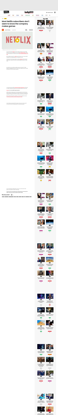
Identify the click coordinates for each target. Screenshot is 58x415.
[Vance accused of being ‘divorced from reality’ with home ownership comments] (49, 171)
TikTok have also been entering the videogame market (14, 96)
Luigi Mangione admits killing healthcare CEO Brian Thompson (49, 352)
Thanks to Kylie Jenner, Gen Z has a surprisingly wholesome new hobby (41, 227)
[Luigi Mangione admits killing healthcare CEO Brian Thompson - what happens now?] (49, 346)
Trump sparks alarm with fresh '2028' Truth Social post (49, 278)
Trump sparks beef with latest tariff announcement (49, 214)
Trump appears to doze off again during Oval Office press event (41, 78)
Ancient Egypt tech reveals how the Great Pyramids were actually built (41, 328)
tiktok (15, 196)
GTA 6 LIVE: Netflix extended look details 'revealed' (41, 302)
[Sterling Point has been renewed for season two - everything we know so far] (49, 373)
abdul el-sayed (41, 30)
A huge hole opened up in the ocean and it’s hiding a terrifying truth (49, 114)
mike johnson (49, 331)
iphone (23, 196)
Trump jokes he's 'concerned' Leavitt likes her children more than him (41, 64)
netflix (5, 18)
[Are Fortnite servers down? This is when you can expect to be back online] (41, 396)
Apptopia (21, 59)
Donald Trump (49, 103)
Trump (22, 15)
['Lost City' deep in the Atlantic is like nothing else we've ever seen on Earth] (41, 346)
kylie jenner (41, 230)
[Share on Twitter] (30, 29)
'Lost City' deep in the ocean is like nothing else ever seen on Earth (41, 352)
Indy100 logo (29, 12)
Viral (33, 15)
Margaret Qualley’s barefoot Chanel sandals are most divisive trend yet (41, 51)
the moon (50, 80)
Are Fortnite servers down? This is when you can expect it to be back (41, 402)
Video (42, 15)
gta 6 (49, 30)
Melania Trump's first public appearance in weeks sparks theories (41, 127)
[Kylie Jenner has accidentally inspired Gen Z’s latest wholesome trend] (41, 222)
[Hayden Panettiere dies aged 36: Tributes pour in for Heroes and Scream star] (49, 409)
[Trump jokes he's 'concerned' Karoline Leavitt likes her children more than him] (41, 59)
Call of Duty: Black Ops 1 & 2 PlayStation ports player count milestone (49, 365)
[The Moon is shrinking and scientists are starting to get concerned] (49, 72)
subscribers (27, 196)
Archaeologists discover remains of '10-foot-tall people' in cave (41, 101)
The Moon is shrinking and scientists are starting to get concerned (50, 78)
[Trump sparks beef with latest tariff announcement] (49, 209)
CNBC (16, 56)
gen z (49, 166)
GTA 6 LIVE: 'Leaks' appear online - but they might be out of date (49, 28)
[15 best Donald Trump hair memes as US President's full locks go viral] (49, 296)
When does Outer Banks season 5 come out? (41, 278)
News (13, 15)
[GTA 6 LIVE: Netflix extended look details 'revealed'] (41, 296)
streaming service (11, 196)
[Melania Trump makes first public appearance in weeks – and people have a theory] (41, 121)
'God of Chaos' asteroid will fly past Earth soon (41, 114)
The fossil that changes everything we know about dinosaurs (49, 127)
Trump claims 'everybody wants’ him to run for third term (41, 378)
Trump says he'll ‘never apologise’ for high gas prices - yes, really (41, 214)
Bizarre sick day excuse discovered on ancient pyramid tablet (49, 265)
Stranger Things (22, 52)
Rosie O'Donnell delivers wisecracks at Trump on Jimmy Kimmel (41, 251)
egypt (41, 331)
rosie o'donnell (41, 254)
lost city (41, 354)
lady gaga (50, 53)
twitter (17, 196)
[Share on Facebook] (29, 29)
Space (41, 317)
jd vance (50, 180)
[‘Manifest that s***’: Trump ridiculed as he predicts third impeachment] (49, 95)
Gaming (17, 15)
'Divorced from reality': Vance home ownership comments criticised (49, 177)
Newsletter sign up (50, 12)
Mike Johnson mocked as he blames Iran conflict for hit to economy (49, 328)
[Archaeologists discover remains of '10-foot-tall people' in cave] (41, 95)
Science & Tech (27, 15)
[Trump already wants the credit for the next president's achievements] (49, 59)
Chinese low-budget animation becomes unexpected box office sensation (41, 177)
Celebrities (37, 15)
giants (41, 103)
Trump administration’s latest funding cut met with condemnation (49, 402)
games (3, 196)
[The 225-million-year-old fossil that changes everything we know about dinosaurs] (49, 121)
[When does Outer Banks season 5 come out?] (41, 273)
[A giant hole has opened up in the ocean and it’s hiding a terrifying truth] (49, 109)
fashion (41, 53)
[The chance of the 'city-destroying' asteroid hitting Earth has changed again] (41, 309)
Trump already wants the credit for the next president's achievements (49, 64)
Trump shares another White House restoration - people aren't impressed (49, 251)
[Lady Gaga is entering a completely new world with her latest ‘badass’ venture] (49, 45)
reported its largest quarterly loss (19, 87)
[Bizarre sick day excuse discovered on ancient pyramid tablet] (49, 259)
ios (24, 196)
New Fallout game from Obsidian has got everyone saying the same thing (41, 365)
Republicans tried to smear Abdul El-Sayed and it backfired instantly (41, 28)
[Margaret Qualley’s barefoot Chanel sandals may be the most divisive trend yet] (41, 45)
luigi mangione (49, 354)
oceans (50, 116)
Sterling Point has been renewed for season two (49, 378)
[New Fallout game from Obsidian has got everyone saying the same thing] (41, 359)
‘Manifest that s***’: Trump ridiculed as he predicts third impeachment (50, 101)
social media (6, 196)
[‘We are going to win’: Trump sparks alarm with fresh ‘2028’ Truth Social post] (49, 273)
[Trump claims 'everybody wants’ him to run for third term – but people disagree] (41, 373)
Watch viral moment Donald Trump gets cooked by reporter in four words (41, 150)
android (20, 196)
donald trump (41, 80)
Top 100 (9, 15)
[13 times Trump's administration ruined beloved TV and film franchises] (41, 259)
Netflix (14, 51)
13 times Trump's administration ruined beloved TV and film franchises (41, 265)
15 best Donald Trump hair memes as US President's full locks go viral (49, 302)
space (41, 116)
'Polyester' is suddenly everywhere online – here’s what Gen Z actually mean (50, 163)
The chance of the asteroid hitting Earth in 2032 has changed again (41, 315)
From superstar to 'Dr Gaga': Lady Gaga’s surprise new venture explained (50, 51)
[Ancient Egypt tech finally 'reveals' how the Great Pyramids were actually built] (41, 322)
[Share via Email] (32, 29)
